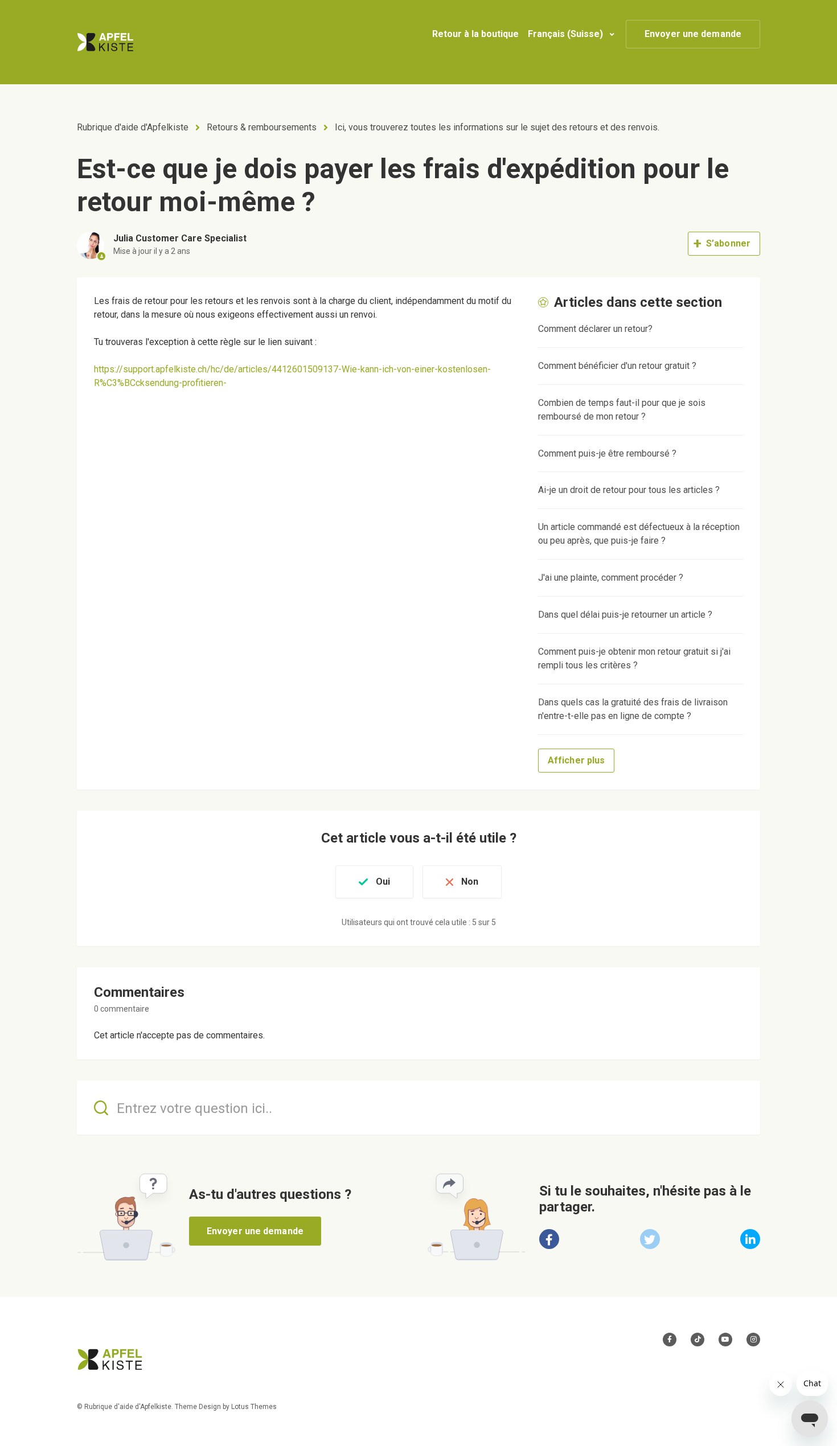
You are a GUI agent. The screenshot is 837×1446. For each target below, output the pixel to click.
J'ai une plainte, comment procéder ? (610, 577)
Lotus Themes (254, 1407)
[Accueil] (105, 42)
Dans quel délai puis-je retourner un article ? (625, 614)
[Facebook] (549, 1239)
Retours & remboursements (262, 127)
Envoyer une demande (693, 33)
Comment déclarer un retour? (595, 328)
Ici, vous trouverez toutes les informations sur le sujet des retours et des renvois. (497, 127)
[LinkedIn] (750, 1239)
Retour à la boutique (475, 33)
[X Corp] (650, 1239)
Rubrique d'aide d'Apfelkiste (132, 127)
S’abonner (728, 243)
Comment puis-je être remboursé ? (607, 453)
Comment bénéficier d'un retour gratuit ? (617, 365)
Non (469, 881)
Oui (383, 881)
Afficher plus (576, 760)
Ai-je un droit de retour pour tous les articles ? (629, 489)
